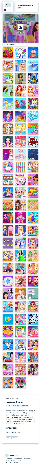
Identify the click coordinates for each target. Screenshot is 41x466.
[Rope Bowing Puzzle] (33, 154)
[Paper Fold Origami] (8, 281)
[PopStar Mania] (33, 192)
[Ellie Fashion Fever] (20, 230)
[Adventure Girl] (8, 90)
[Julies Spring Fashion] (20, 331)
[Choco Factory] (20, 281)
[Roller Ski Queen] (33, 65)
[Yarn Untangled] (20, 154)
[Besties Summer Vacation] (8, 268)
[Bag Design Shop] (8, 192)
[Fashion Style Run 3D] (8, 103)
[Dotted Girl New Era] (33, 78)
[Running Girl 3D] (33, 217)
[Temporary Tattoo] (33, 319)
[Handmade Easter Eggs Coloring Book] (8, 52)
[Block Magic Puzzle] (8, 319)
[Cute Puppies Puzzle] (20, 344)
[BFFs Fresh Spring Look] (20, 205)
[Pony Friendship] (20, 243)
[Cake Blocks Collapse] (20, 369)
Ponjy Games (10, 398)
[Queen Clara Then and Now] (8, 369)
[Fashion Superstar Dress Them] (20, 179)
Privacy (14, 460)
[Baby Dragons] (20, 103)
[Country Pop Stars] (20, 293)
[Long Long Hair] (20, 128)
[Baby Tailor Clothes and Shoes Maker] (8, 306)
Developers (28, 458)
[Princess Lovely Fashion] (20, 90)
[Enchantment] (33, 179)
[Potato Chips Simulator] (8, 331)
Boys (15, 438)
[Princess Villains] (8, 217)
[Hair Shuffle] (20, 357)
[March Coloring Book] (20, 52)
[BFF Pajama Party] (33, 369)
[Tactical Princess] (20, 78)
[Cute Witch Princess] (8, 382)
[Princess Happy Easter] (20, 192)
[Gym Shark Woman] (8, 344)
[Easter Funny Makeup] (20, 141)
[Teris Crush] (33, 293)
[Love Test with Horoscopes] (20, 217)
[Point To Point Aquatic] (33, 141)
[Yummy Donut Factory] (8, 65)
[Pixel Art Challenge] (33, 103)
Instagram (18, 458)
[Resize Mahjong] (8, 179)
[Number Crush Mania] (20, 167)
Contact (22, 460)
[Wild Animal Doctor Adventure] (20, 116)
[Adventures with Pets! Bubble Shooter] (33, 128)
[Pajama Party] (20, 306)
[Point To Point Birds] (8, 167)
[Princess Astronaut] (8, 154)
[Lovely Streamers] (20, 319)
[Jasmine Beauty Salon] (8, 141)
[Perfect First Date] (8, 116)
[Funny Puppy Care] (33, 230)
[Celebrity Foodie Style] (33, 255)
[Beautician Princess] (33, 268)
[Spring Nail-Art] (33, 205)
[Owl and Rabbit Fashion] (8, 78)
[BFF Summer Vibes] (20, 382)
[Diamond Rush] (33, 116)
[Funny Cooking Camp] (8, 205)
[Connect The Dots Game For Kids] (20, 268)
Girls (17, 398)
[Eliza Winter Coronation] (20, 65)
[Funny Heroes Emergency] (8, 357)
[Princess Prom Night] (8, 230)
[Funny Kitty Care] (8, 255)
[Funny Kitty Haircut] (33, 167)
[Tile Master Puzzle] (8, 128)
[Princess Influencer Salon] (33, 243)
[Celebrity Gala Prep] (33, 344)
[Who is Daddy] (20, 255)
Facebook (8, 458)
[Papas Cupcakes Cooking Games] (33, 52)
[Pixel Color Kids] (8, 243)
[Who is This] (8, 293)
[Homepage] (8, 5)
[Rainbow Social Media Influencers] (33, 90)
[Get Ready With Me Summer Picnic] (33, 306)
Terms (7, 460)
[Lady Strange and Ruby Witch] (33, 281)
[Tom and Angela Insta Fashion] (33, 357)
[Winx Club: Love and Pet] (33, 331)
